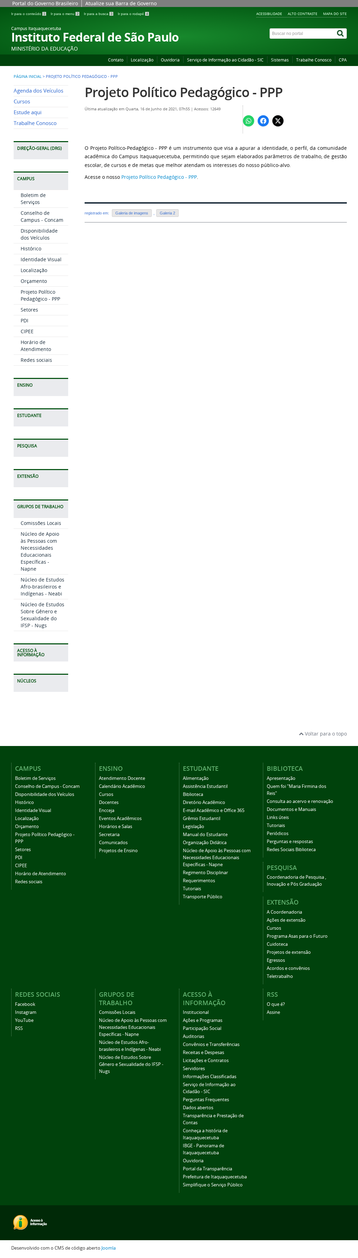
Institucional (196, 1012)
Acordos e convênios (288, 968)
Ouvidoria (170, 60)
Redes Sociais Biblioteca (291, 850)
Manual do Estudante (205, 835)
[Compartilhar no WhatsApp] (248, 120)
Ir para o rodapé (133, 14)
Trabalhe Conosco (313, 60)
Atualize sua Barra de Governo (121, 3)
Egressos (276, 960)
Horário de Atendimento (36, 345)
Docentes (109, 802)
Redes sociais (36, 360)
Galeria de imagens (131, 213)
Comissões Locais (41, 523)
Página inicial (28, 76)
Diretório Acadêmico (204, 802)
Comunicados (113, 843)
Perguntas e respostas (290, 841)
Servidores (194, 1069)
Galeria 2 (167, 213)
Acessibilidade (269, 13)
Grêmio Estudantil (201, 818)
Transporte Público (202, 897)
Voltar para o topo (325, 733)
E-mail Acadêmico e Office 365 (213, 810)
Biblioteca (193, 794)
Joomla (108, 1248)
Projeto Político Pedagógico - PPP (40, 295)
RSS (19, 1028)
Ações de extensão (286, 920)
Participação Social (202, 1028)
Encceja (106, 810)
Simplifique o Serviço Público (213, 1185)
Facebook (25, 1004)
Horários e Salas (115, 826)
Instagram (25, 1012)
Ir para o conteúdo (28, 14)
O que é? (276, 1004)
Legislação (193, 826)
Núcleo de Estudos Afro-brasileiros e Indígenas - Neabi (42, 586)
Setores (29, 309)
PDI (24, 320)
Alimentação (196, 778)
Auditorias (193, 1036)
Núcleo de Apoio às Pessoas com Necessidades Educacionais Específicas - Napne (40, 551)
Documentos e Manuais (291, 809)
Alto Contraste (302, 13)
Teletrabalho (280, 976)
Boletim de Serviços (33, 198)
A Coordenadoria (284, 912)
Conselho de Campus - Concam (42, 216)
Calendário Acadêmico (122, 786)
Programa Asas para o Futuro (297, 936)
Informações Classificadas (209, 1077)
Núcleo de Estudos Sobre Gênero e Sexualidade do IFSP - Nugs (42, 615)
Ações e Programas (202, 1020)
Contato (115, 60)
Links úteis (278, 817)
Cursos (22, 101)
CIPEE (27, 331)
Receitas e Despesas (203, 1052)
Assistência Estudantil (205, 786)
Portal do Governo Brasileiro (45, 3)
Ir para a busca (98, 14)
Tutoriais (192, 889)
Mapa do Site (335, 13)
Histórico (31, 248)
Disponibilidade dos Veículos (39, 234)
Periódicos (277, 833)
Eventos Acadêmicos (120, 818)
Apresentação (281, 778)
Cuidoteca (277, 944)
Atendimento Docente (122, 778)
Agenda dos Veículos (38, 90)
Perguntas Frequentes (206, 1100)
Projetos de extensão (289, 952)
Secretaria (109, 835)
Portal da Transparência (207, 1169)
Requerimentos (199, 881)
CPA (343, 60)
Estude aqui (28, 112)
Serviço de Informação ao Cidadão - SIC (225, 60)
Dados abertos (198, 1108)
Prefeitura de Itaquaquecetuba (215, 1177)
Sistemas (280, 60)
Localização (142, 60)
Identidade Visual (41, 259)
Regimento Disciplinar (205, 873)
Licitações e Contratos (206, 1060)
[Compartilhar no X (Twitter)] (278, 120)
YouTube (24, 1020)
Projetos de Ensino (118, 851)
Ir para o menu (65, 14)
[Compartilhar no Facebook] (263, 120)
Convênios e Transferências (211, 1044)
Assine (273, 1012)
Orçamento (34, 281)
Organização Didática (205, 843)
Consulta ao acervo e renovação (300, 801)
